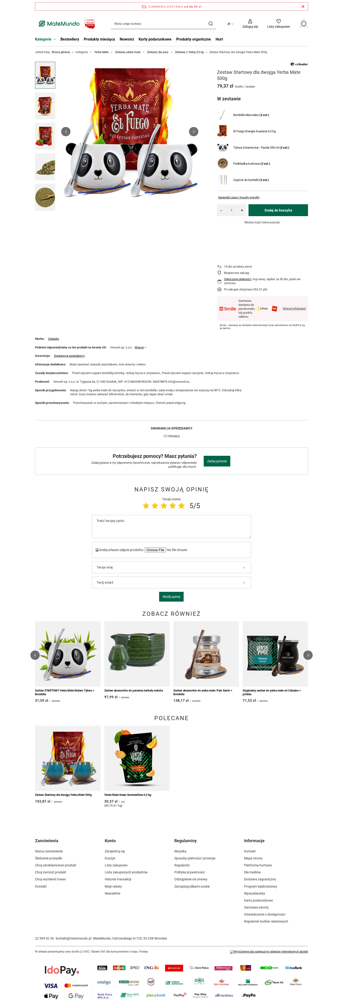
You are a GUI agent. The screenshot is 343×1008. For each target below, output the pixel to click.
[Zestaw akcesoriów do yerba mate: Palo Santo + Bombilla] (206, 654)
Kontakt (41, 886)
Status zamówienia (49, 851)
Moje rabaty (113, 886)
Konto (110, 840)
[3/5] (164, 505)
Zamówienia (46, 840)
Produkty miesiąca (99, 39)
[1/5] (146, 505)
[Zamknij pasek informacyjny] (303, 6)
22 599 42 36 (44, 938)
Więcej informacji (294, 308)
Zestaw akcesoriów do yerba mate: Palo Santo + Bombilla (202, 692)
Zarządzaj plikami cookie (192, 886)
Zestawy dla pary (157, 52)
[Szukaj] (210, 23)
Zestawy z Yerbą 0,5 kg (189, 52)
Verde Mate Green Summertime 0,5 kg (127, 795)
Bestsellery (69, 39)
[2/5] (155, 505)
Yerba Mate (101, 52)
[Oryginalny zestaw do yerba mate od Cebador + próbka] (275, 654)
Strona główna (61, 52)
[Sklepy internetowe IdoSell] (269, 952)
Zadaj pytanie (217, 461)
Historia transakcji (118, 879)
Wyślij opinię (171, 597)
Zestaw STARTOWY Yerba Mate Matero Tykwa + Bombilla (64, 692)
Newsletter (112, 893)
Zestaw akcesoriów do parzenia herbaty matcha (133, 690)
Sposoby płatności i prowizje (194, 858)
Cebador (53, 339)
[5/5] (181, 505)
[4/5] (172, 505)
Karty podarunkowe (155, 39)
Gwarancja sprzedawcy (69, 356)
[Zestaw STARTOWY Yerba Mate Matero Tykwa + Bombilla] (68, 654)
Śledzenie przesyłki (48, 858)
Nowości (127, 39)
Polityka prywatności (189, 872)
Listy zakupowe (116, 865)
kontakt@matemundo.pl (73, 938)
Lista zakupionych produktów (126, 872)
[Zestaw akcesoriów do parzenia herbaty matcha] (137, 654)
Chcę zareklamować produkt (55, 865)
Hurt (219, 39)
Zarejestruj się (115, 851)
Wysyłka (180, 851)
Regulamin (182, 865)
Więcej (139, 347)
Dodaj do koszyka (278, 210)
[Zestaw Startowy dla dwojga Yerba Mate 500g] (68, 758)
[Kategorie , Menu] (56, 39)
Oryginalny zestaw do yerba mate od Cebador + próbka (272, 692)
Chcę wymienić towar (50, 879)
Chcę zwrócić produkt (50, 872)
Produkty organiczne (193, 39)
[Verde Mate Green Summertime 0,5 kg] (137, 758)
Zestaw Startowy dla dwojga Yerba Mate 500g (63, 795)
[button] (65, 131)
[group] (130, 131)
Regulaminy (185, 840)
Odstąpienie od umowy (190, 879)
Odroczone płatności (237, 279)
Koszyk (110, 858)
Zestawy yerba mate (127, 52)
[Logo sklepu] (66, 23)
